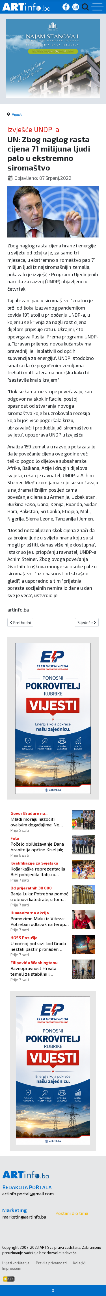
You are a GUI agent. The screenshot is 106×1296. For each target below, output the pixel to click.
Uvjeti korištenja (15, 1263)
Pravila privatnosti (51, 1263)
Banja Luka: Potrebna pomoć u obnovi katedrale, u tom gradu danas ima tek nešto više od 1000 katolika (39, 896)
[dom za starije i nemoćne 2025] (53, 58)
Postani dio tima (71, 1213)
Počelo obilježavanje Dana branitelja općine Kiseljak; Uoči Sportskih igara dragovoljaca (37, 846)
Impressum (11, 1268)
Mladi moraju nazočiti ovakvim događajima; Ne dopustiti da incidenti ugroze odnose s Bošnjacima (39, 821)
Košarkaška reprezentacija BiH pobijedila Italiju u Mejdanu (37, 871)
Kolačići (79, 1263)
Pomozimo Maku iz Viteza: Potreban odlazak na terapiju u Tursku (40, 921)
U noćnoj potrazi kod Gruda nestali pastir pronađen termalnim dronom (38, 946)
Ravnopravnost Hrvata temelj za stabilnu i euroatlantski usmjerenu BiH (39, 970)
